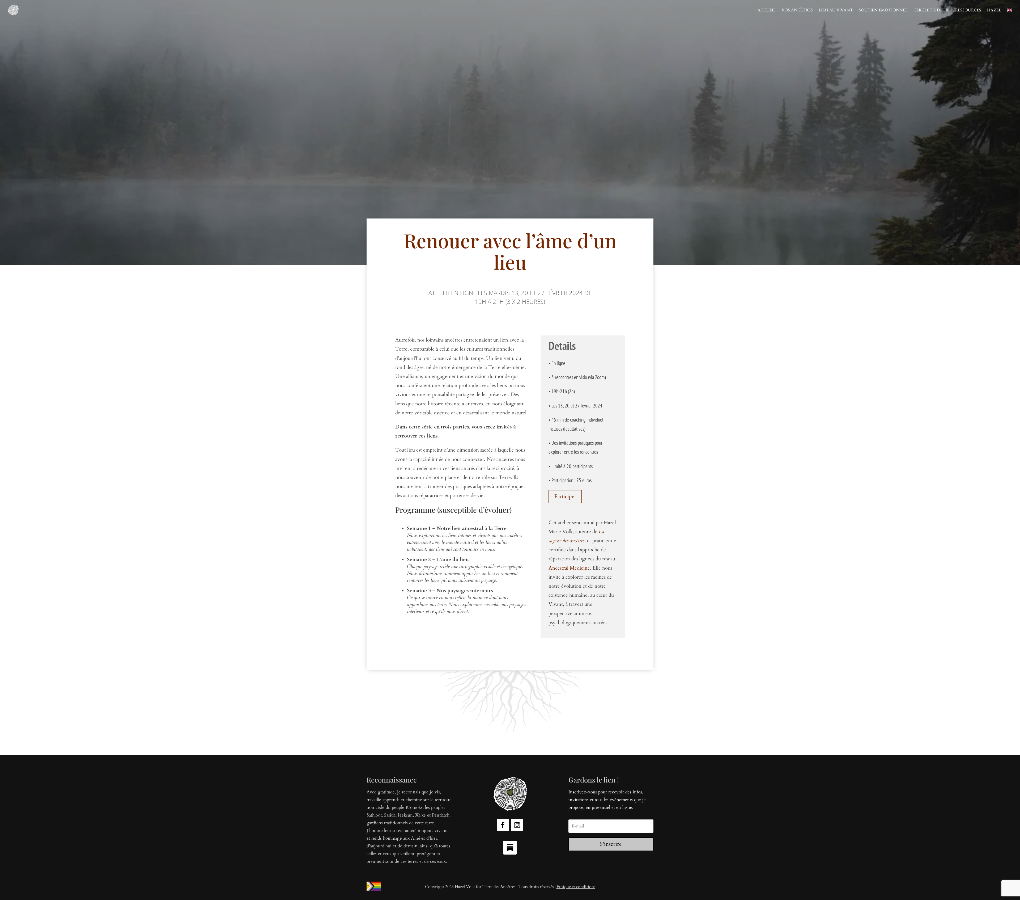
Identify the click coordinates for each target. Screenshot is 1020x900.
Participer (565, 496)
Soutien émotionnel (883, 10)
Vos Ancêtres (797, 10)
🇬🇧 (1009, 10)
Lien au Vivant (836, 10)
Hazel (994, 10)
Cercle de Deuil (931, 10)
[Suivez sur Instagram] (517, 825)
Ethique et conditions (575, 887)
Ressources (968, 10)
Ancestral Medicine (569, 568)
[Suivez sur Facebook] (503, 825)
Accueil (767, 10)
